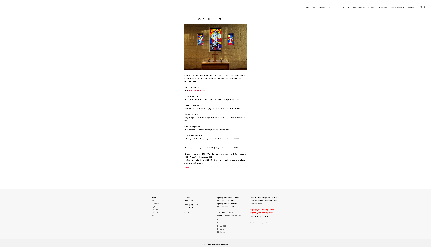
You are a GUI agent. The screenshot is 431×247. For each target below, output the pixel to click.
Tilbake (187, 167)
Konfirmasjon (319, 7)
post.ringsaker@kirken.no (198, 90)
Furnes (411, 7)
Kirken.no (220, 229)
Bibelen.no (221, 232)
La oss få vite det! (256, 204)
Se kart (186, 212)
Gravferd (344, 7)
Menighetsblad (397, 7)
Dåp (307, 7)
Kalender (383, 7)
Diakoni (371, 7)
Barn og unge (359, 7)
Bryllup (333, 7)
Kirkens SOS (221, 226)
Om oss (154, 216)
